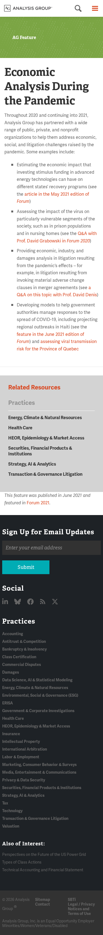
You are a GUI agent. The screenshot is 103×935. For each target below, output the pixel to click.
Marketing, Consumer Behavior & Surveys (39, 764)
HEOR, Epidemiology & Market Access (46, 438)
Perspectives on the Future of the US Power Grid (44, 854)
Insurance (11, 734)
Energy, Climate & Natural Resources (45, 418)
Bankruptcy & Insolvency (24, 649)
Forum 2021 (38, 503)
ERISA (7, 703)
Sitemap (42, 899)
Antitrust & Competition (24, 641)
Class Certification (19, 657)
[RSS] (43, 602)
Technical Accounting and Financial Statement (42, 870)
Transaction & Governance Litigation (45, 474)
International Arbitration (24, 749)
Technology (12, 811)
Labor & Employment (20, 757)
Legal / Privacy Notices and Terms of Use (81, 909)
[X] (55, 602)
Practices (18, 621)
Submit (26, 567)
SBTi (72, 899)
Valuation (10, 826)
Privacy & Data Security (23, 780)
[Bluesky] (18, 602)
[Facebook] (31, 602)
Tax (5, 803)
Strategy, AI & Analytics (32, 464)
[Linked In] (5, 602)
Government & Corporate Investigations (38, 711)
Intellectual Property (21, 741)
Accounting (12, 634)
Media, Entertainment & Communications (39, 772)
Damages (10, 672)
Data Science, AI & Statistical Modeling (37, 680)
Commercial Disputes (21, 664)
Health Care (20, 428)
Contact (42, 904)
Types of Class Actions (21, 862)
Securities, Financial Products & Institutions (41, 787)
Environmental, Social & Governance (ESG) (40, 695)
